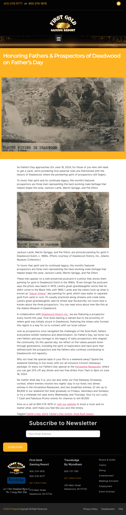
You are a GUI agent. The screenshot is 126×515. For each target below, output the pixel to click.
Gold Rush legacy (84, 413)
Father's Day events (60, 413)
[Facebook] (119, 4)
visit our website (66, 404)
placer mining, (38, 293)
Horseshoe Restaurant (88, 366)
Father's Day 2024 (37, 413)
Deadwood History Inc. (54, 314)
